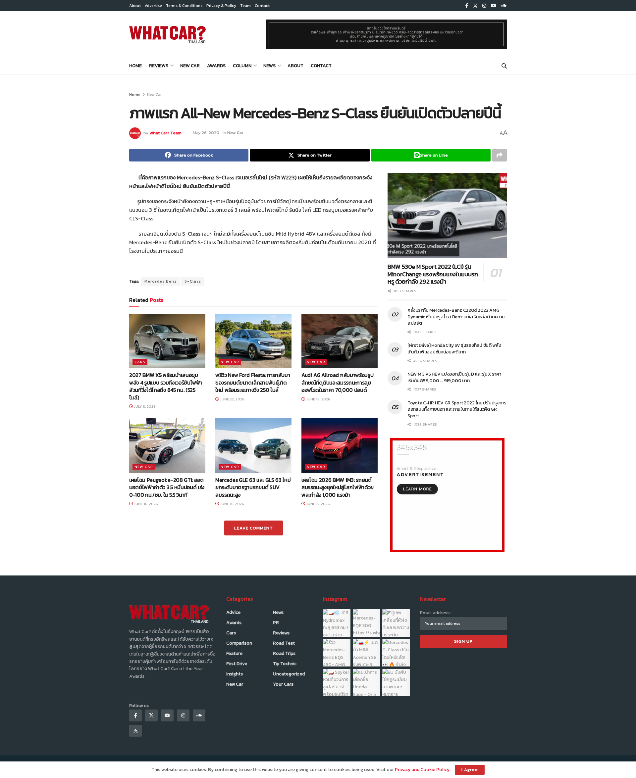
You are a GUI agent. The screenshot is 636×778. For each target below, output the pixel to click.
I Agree (469, 769)
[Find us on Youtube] (493, 6)
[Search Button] (504, 66)
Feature (234, 653)
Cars (139, 361)
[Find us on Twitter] (475, 6)
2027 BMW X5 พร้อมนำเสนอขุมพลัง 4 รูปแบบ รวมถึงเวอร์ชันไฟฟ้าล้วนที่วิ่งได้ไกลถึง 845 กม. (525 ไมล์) (165, 386)
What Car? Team (165, 132)
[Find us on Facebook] (466, 6)
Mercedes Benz (160, 281)
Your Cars (283, 684)
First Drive (236, 663)
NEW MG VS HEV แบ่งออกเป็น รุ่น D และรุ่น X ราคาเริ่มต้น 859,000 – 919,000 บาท (454, 377)
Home (135, 65)
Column (242, 65)
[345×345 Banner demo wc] (447, 494)
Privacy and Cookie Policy (422, 769)
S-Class (193, 281)
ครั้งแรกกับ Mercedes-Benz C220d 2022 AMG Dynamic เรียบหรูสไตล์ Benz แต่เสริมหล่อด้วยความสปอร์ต (455, 317)
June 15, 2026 (317, 503)
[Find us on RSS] (135, 731)
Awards (216, 65)
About (135, 6)
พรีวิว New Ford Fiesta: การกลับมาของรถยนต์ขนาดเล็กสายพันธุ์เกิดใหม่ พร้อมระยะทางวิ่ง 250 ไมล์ (252, 382)
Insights (234, 673)
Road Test (284, 643)
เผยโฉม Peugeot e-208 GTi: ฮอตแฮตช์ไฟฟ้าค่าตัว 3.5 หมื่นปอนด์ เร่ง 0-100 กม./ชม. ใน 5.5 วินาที (166, 487)
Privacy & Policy (221, 6)
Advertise (153, 6)
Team (245, 6)
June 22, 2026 (231, 399)
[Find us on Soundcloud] (504, 6)
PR (276, 622)
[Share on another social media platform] (499, 155)
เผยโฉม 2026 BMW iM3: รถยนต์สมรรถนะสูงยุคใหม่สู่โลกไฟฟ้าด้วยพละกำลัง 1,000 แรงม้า (337, 487)
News (269, 65)
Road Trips (284, 653)
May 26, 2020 (206, 132)
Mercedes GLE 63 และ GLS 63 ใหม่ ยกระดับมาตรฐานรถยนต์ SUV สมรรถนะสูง (253, 487)
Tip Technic (284, 663)
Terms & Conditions (184, 6)
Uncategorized (289, 673)
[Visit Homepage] (167, 34)
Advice (233, 612)
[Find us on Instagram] (484, 6)
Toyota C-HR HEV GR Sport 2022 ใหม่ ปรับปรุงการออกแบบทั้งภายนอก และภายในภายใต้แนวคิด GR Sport (456, 409)
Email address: (435, 612)
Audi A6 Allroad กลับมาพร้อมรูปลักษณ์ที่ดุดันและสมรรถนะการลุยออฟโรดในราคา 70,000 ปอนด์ (337, 382)
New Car (190, 65)
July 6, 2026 (144, 406)
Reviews (158, 65)
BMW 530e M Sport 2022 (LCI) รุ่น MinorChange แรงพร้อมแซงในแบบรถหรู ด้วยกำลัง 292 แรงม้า (433, 274)
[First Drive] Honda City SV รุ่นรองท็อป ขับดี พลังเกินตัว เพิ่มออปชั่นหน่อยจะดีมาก (454, 348)
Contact (262, 6)
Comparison (239, 643)
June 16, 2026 (317, 399)
